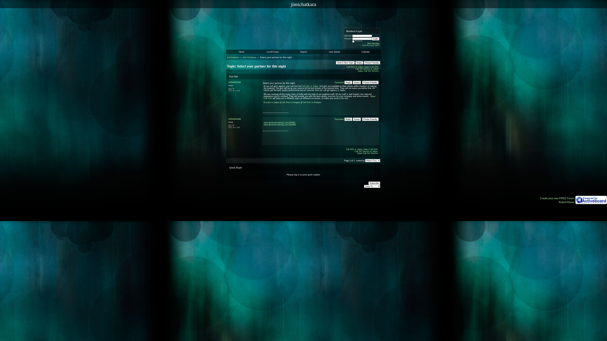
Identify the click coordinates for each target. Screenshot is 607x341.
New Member (373, 43)
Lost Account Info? (370, 45)
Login (375, 39)
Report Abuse (566, 202)
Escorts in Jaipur (271, 102)
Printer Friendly (372, 63)
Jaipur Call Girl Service (368, 71)
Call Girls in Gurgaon (290, 102)
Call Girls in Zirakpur (312, 102)
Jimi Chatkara (249, 57)
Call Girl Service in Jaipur (367, 69)
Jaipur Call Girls (371, 67)
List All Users (273, 52)
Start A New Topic (345, 63)
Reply (359, 63)
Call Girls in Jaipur (355, 67)
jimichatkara (233, 57)
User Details (334, 52)
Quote (357, 82)
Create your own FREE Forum (557, 198)
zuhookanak (234, 82)
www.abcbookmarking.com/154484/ (280, 124)
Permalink (339, 82)
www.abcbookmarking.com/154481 (279, 122)
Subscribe (374, 183)
